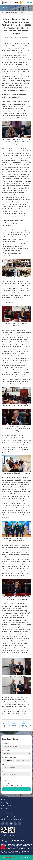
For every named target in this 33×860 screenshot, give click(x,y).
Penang (19, 785)
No (12, 780)
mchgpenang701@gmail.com (12, 816)
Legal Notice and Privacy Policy (17, 845)
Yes (6, 780)
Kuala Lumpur (9, 785)
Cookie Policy (27, 845)
